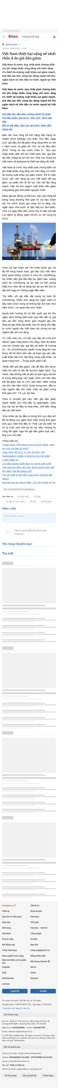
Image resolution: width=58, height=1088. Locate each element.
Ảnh (4, 972)
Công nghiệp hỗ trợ (40, 950)
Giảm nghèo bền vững (13, 956)
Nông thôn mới (37, 956)
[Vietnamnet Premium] (9, 906)
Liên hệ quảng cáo (12, 1047)
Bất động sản (8, 944)
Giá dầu (37, 497)
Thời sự (5, 911)
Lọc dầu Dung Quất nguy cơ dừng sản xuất (26, 463)
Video (33, 972)
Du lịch (33, 939)
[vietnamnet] (13, 38)
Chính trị (34, 905)
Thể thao (34, 916)
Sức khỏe (6, 933)
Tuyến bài (14, 991)
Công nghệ (35, 933)
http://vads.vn (17, 1065)
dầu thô (33, 501)
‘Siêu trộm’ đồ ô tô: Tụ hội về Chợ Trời (23, 452)
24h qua (6, 984)
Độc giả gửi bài (29, 1075)
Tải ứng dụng (11, 1075)
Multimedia (8, 978)
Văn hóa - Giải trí (38, 928)
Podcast (34, 978)
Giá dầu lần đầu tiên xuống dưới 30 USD (26, 114)
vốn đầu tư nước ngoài (15, 501)
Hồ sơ (33, 967)
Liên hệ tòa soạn (11, 1014)
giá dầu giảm (46, 501)
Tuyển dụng (48, 1075)
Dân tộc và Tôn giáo (12, 916)
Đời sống (6, 928)
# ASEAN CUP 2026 (30, 37)
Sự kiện (43, 991)
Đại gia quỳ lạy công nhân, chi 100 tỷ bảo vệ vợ (28, 482)
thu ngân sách (23, 497)
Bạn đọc (34, 944)
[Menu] (3, 36)
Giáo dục (6, 922)
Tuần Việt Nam (9, 950)
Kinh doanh (11, 44)
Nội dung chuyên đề (40, 961)
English (6, 967)
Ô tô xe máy (7, 939)
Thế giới (34, 922)
